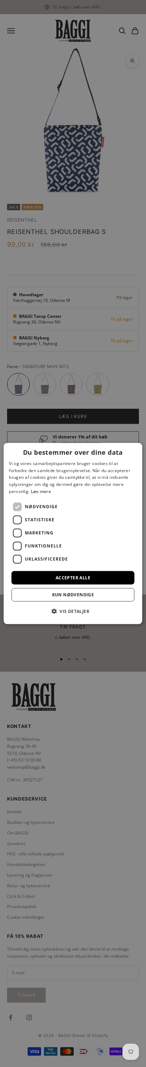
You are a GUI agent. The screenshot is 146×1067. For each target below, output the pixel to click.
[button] (73, 611)
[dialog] (73, 533)
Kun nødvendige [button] (73, 595)
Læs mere (41, 491)
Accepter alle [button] (73, 577)
